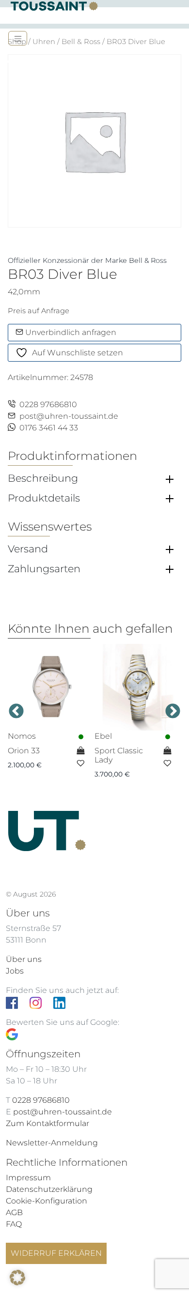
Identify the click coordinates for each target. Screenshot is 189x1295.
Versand (28, 549)
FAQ (14, 1224)
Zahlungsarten (44, 569)
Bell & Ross (81, 41)
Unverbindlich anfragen (69, 332)
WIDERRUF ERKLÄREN (56, 1253)
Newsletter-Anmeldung (52, 1142)
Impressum (28, 1177)
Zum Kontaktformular (47, 1123)
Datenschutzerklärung (49, 1189)
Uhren (43, 41)
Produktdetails (44, 498)
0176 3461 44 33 (48, 427)
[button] (17, 1277)
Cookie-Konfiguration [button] (46, 1200)
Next (172, 711)
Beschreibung (43, 478)
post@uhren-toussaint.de (68, 416)
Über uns (24, 959)
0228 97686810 (48, 404)
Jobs (15, 970)
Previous (16, 711)
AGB (14, 1212)
